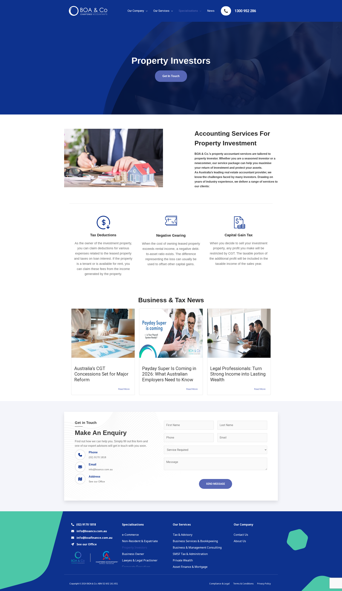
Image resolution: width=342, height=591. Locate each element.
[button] (171, 76)
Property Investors (134, 547)
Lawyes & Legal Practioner (139, 560)
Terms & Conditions (243, 583)
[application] (146, 11)
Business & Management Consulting (197, 547)
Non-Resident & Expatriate (140, 541)
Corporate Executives (136, 567)
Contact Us (241, 535)
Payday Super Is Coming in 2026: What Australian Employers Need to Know (169, 374)
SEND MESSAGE (215, 483)
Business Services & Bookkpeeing (195, 541)
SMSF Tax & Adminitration (190, 554)
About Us (240, 541)
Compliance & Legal (219, 583)
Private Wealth (183, 560)
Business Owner (133, 554)
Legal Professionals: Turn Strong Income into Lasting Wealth (238, 374)
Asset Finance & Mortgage (190, 567)
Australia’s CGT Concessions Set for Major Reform (101, 374)
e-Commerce (130, 535)
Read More (123, 389)
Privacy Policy (264, 583)
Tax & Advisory (182, 535)
